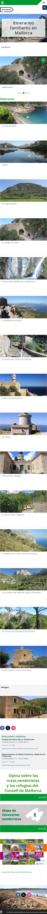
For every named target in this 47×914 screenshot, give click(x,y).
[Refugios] (23, 707)
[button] (18, 93)
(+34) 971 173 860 (8, 762)
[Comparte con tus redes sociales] (44, 7)
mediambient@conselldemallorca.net (16, 765)
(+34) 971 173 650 (8, 745)
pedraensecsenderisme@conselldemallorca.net (20, 748)
